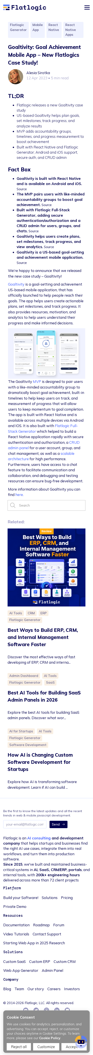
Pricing (67, 897)
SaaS (50, 682)
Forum (58, 925)
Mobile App (37, 27)
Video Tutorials (16, 934)
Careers (54, 989)
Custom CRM (65, 961)
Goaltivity (16, 284)
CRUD (74, 442)
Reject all (19, 1046)
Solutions (50, 897)
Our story (35, 989)
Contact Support (47, 934)
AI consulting (39, 838)
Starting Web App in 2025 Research (34, 943)
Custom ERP (39, 961)
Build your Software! (20, 897)
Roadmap (41, 925)
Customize (46, 1046)
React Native (53, 27)
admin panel (18, 447)
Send (56, 824)
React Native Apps (70, 30)
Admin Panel (52, 970)
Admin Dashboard (23, 676)
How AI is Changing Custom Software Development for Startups (40, 762)
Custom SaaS (14, 961)
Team (19, 989)
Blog (7, 989)
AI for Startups (21, 731)
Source (22, 189)
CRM (31, 613)
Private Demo (14, 906)
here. (19, 494)
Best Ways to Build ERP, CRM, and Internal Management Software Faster (43, 637)
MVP (37, 381)
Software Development (27, 745)
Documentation (16, 925)
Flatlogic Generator (18, 27)
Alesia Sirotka (38, 72)
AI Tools (15, 613)
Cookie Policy (49, 1038)
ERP (43, 613)
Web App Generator (20, 970)
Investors (72, 989)
